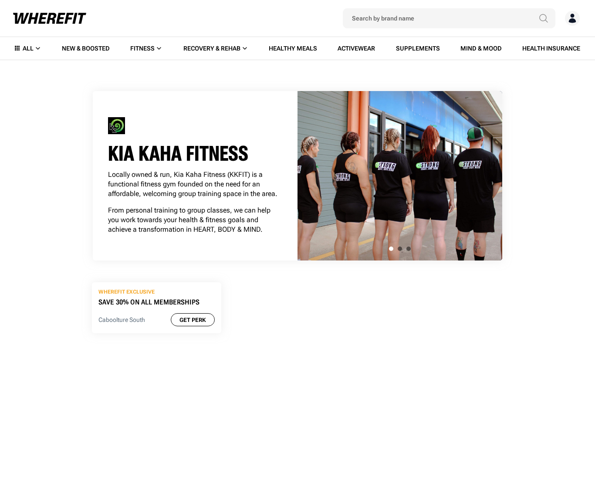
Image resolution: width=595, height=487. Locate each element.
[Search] (543, 18)
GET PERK (192, 320)
